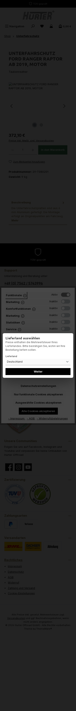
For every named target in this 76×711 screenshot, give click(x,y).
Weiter (38, 371)
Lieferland (11, 356)
